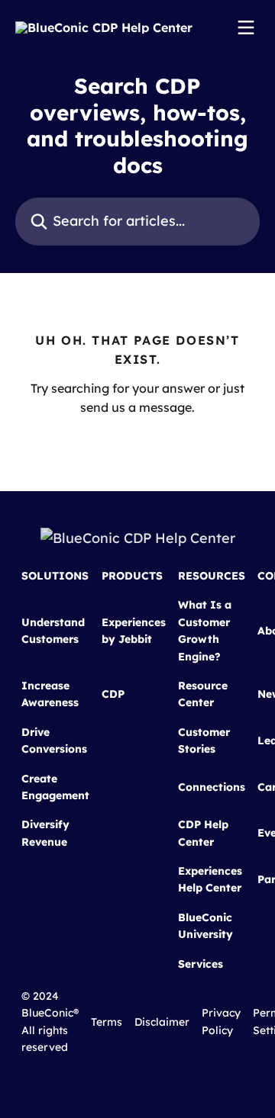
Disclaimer (161, 1022)
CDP (113, 694)
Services (200, 964)
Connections (211, 787)
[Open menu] (246, 27)
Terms (106, 1022)
